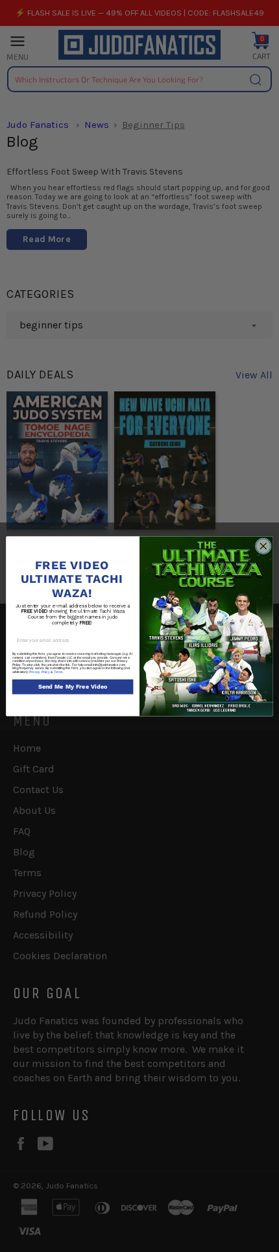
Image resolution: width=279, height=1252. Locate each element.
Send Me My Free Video (73, 687)
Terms (58, 671)
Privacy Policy (39, 671)
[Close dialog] (263, 546)
